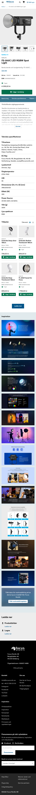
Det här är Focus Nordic (25, 681)
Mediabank (5, 719)
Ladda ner (8, 626)
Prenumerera (8, 752)
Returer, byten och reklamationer (24, 778)
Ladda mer (18, 306)
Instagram (5, 686)
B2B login (31, 2)
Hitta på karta (18, 668)
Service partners (23, 783)
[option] (5, 49)
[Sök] (20, 2)
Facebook (5, 690)
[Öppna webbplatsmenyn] (4, 2)
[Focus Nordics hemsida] (10, 2)
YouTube (4, 693)
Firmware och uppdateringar (6, 723)
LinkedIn (4, 696)
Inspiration (5, 710)
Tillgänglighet (24, 689)
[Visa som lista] (32, 222)
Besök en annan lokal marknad (12, 759)
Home (3, 6)
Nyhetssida (5, 716)
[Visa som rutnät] (29, 222)
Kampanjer (5, 713)
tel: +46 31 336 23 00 (9, 683)
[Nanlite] (5, 54)
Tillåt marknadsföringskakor (18, 601)
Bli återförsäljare (25, 686)
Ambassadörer (7, 707)
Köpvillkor (5, 777)
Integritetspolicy (7, 787)
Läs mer (4, 71)
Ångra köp (5, 783)
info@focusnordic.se (9, 680)
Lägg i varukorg (18, 92)
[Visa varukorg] (24, 2)
